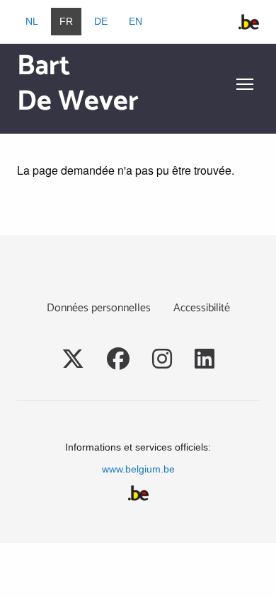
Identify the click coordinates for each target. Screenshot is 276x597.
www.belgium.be (138, 469)
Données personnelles (99, 308)
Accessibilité (201, 308)
